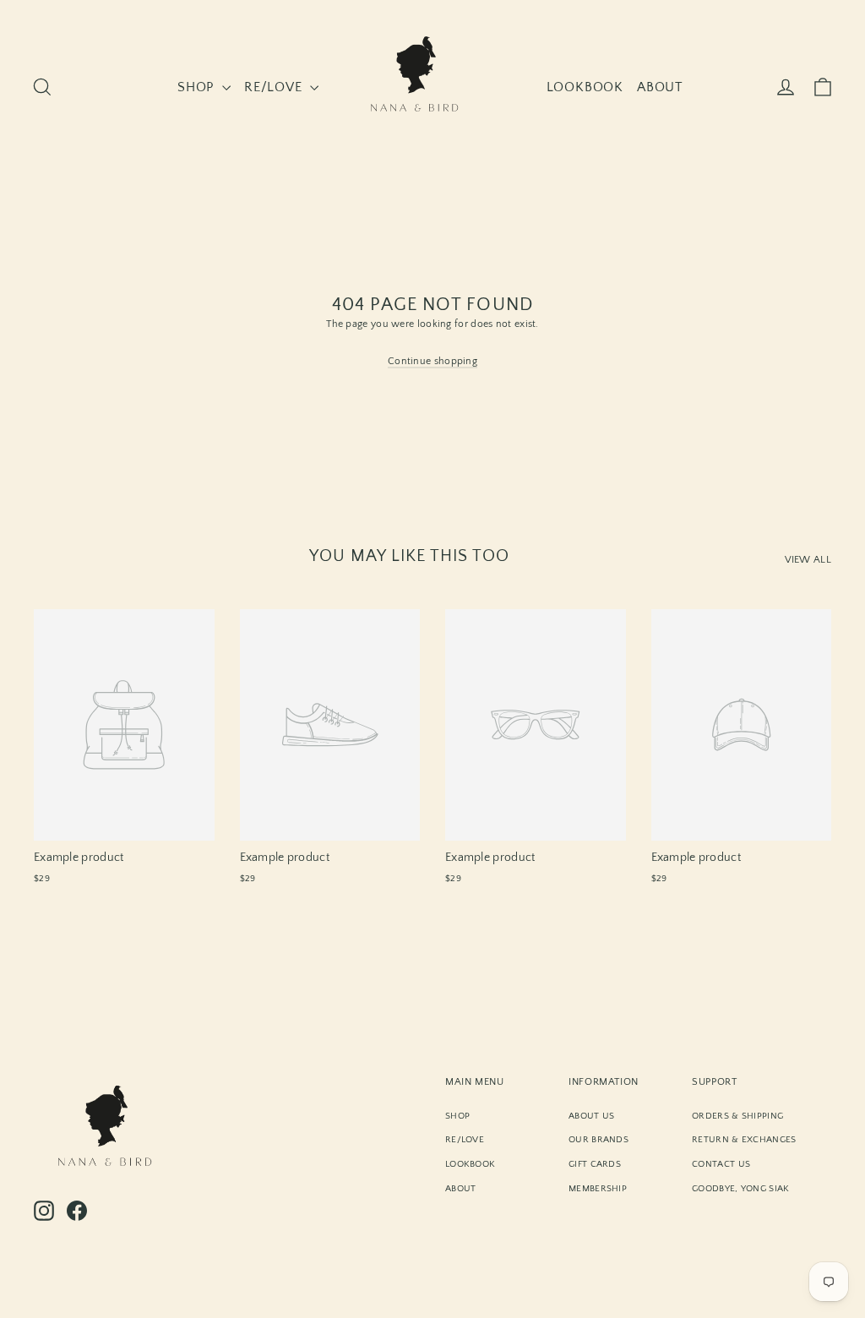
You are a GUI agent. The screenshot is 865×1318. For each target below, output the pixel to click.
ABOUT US (591, 1116)
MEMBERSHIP (598, 1189)
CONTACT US (721, 1164)
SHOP (197, 87)
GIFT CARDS (595, 1164)
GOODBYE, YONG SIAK (740, 1189)
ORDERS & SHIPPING (737, 1116)
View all (808, 559)
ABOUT (660, 87)
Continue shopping (432, 361)
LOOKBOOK (585, 87)
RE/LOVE (275, 87)
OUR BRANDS (598, 1140)
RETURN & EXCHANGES (744, 1140)
